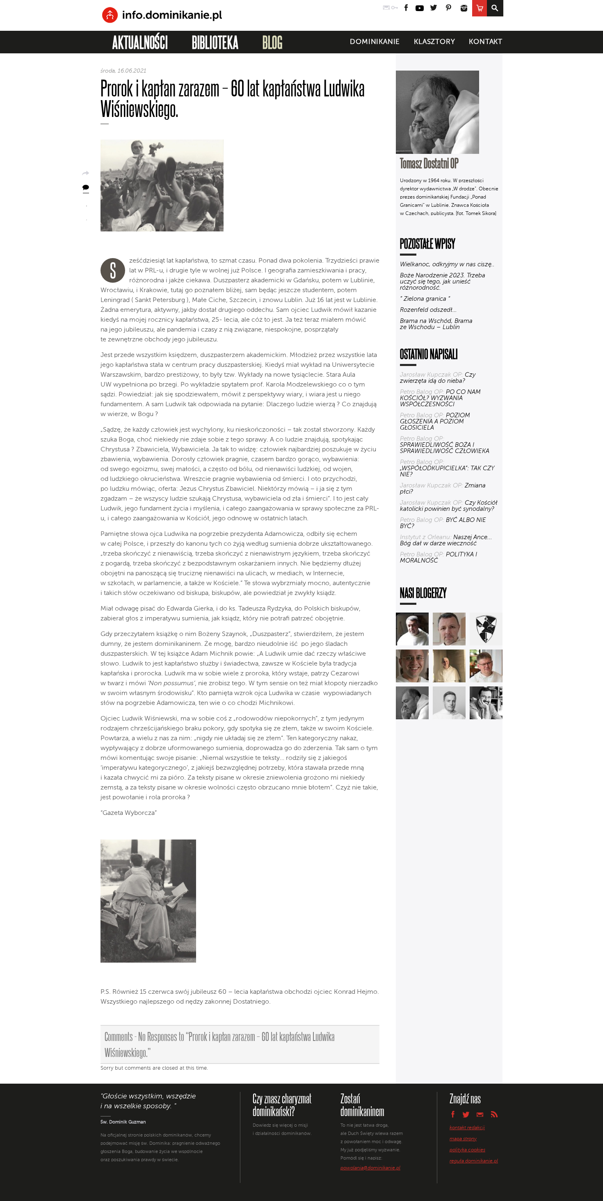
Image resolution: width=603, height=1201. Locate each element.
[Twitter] (86, 217)
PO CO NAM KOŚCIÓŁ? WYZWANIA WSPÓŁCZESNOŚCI (440, 398)
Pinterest (448, 8)
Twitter (433, 8)
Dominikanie (375, 42)
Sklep (479, 8)
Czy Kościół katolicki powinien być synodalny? (449, 506)
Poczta (386, 8)
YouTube (419, 8)
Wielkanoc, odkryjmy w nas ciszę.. (447, 264)
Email (480, 1114)
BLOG (273, 42)
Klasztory (434, 42)
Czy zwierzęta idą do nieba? (437, 378)
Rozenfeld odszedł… (428, 310)
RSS (494, 1114)
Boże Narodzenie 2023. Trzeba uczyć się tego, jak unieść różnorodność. (442, 281)
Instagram (464, 8)
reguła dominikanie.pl (474, 1161)
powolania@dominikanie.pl (370, 1168)
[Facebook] (86, 203)
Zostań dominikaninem (362, 1104)
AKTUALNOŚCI (140, 42)
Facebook (406, 8)
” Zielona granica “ (425, 299)
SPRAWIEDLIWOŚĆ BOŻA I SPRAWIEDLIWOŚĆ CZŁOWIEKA (444, 448)
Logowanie (395, 8)
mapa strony (463, 1139)
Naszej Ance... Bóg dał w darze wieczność (446, 540)
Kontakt (485, 42)
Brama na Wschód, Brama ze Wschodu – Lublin (436, 324)
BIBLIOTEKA (215, 42)
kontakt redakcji (467, 1128)
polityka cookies (467, 1150)
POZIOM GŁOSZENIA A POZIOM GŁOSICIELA (435, 421)
